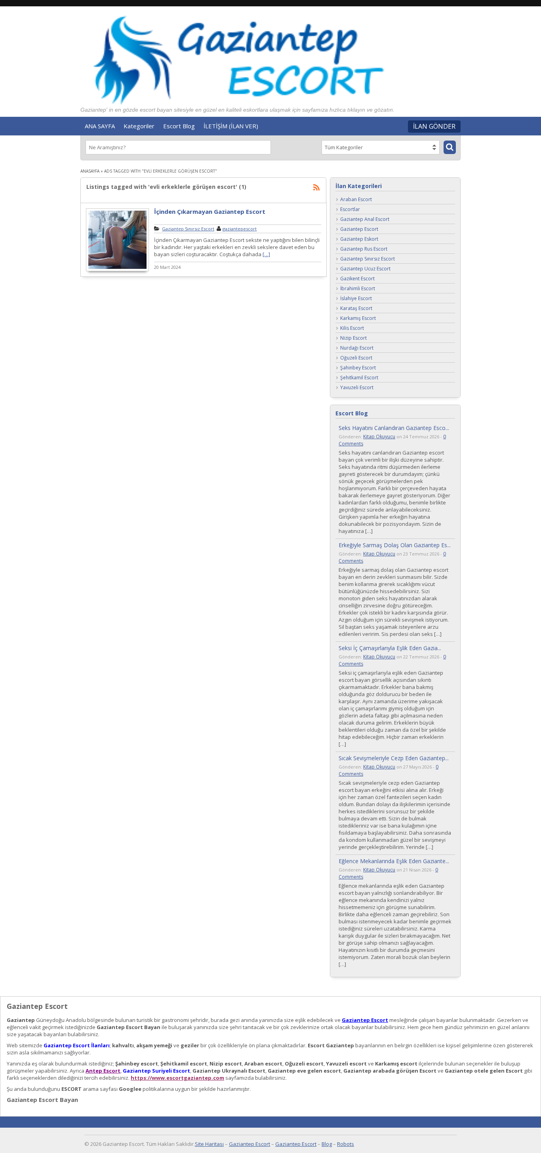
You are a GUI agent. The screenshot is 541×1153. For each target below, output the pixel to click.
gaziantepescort (240, 229)
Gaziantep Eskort (359, 239)
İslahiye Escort (356, 298)
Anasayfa (89, 171)
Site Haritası (209, 1143)
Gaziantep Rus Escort (363, 249)
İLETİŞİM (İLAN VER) (231, 126)
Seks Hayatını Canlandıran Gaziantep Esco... (394, 428)
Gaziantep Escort (359, 229)
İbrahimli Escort (357, 288)
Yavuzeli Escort (356, 387)
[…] (266, 254)
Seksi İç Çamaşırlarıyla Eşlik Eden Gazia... (390, 648)
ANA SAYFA (100, 126)
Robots (345, 1143)
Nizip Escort (353, 338)
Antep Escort (103, 1070)
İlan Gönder (434, 126)
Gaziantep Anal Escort (364, 219)
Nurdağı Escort (356, 348)
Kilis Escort (352, 328)
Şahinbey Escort (358, 368)
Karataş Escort (356, 308)
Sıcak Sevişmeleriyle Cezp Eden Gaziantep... (394, 758)
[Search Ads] (450, 147)
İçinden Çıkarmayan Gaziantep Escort (209, 211)
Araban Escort (356, 199)
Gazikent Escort (357, 279)
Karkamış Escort (358, 318)
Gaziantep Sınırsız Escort (188, 229)
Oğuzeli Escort (356, 358)
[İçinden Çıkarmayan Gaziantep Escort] (117, 270)
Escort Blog (179, 126)
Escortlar (350, 209)
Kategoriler (139, 126)
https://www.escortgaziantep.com (177, 1077)
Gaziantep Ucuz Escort (365, 269)
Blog (327, 1143)
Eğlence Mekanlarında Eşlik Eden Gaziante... (394, 861)
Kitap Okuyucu (379, 436)
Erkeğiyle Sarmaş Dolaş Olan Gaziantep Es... (395, 545)
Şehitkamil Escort (359, 378)
